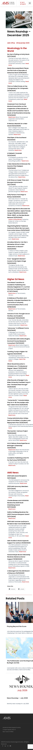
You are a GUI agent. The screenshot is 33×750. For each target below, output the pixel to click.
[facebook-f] (3, 746)
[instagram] (8, 746)
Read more (11, 117)
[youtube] (10, 746)
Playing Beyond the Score (16, 626)
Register (23, 4)
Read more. (17, 134)
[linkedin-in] (5, 746)
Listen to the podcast (15, 219)
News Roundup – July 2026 (17, 698)
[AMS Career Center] (8, 2)
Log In (23, 2)
